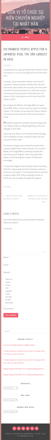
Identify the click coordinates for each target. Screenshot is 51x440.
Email (6, 265)
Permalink (7, 187)
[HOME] (14, 428)
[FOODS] (32, 428)
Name (6, 257)
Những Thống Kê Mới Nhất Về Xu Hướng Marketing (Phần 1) (23, 375)
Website (6, 272)
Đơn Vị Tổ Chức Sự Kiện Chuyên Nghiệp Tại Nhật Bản (25, 17)
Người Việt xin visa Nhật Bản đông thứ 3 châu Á (12, 197)
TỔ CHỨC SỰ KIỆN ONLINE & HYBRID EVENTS (19, 345)
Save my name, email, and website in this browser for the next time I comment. (9, 294)
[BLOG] (23, 428)
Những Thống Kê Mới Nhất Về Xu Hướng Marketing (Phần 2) (23, 369)
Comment (7, 228)
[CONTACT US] (28, 428)
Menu (27, 37)
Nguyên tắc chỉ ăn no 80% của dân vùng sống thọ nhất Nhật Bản (37, 199)
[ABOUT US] (19, 428)
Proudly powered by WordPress (19, 434)
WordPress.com (26, 436)
